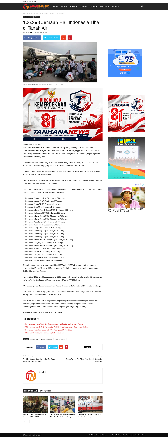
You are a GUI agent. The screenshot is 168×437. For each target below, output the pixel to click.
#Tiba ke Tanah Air (60, 339)
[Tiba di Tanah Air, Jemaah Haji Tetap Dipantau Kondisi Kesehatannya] (62, 404)
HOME (55, 6)
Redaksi (30, 32)
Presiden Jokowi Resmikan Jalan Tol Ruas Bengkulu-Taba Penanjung (39, 360)
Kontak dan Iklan (140, 435)
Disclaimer (129, 435)
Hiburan (84, 6)
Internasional (74, 6)
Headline (30, 16)
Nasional (64, 6)
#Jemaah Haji (34, 339)
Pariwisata (115, 6)
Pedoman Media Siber (103, 435)
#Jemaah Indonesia (46, 339)
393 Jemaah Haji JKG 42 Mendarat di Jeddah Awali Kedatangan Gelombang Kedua (56, 327)
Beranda (25, 13)
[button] (142, 6)
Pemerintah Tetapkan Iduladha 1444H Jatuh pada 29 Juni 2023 (48, 330)
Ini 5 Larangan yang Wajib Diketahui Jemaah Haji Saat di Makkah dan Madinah (54, 324)
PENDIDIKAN (104, 6)
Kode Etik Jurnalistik (118, 435)
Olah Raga (93, 6)
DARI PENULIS (45, 391)
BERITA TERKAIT (30, 391)
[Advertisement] (126, 30)
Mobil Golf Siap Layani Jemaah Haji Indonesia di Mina (45, 333)
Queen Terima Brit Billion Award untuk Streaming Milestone (84, 360)
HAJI (32, 13)
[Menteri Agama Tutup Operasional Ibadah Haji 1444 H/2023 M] (35, 404)
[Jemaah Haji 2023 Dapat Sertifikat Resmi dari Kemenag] (90, 404)
